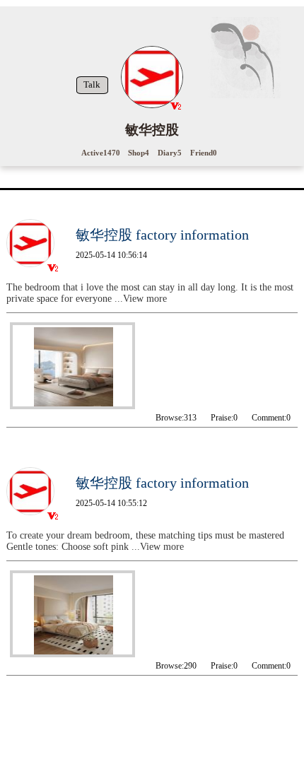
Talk (91, 85)
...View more (141, 298)
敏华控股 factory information (162, 234)
